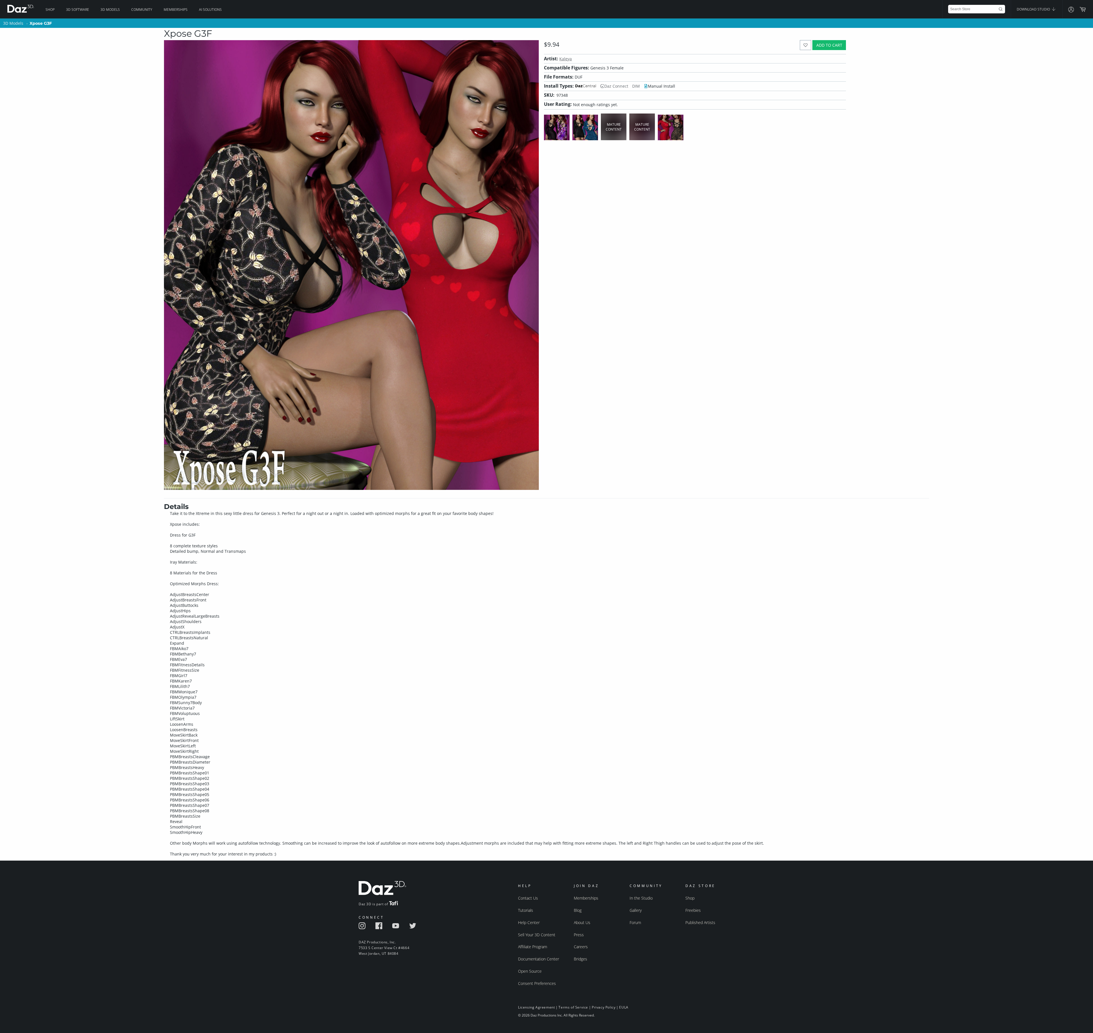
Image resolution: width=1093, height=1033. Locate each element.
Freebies (693, 910)
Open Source (530, 971)
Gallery (636, 910)
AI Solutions (210, 9)
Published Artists (700, 922)
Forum (635, 922)
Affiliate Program (532, 946)
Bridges (580, 959)
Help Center (529, 922)
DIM (636, 86)
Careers (581, 946)
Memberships (176, 9)
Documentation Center (538, 959)
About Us (582, 922)
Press (579, 934)
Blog (578, 910)
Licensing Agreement (536, 1007)
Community (141, 9)
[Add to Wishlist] (805, 45)
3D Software (77, 9)
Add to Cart (829, 45)
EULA (623, 1007)
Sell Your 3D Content (536, 934)
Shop (50, 9)
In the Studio (641, 898)
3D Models (110, 9)
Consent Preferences (537, 983)
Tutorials (525, 910)
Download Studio (1034, 9)
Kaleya (565, 58)
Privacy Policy (603, 1007)
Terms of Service (573, 1007)
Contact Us (528, 898)
